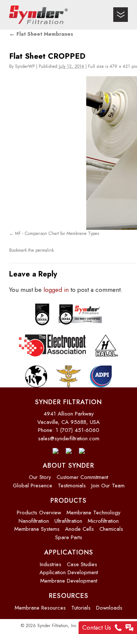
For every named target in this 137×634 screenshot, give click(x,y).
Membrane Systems (37, 526)
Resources (68, 593)
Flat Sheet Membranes (41, 34)
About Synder (68, 463)
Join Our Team (108, 483)
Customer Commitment (82, 475)
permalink (44, 248)
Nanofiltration (34, 518)
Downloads (109, 605)
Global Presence (32, 483)
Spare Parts (68, 534)
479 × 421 (120, 66)
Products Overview (39, 510)
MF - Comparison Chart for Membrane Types (57, 233)
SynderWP (25, 66)
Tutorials (81, 605)
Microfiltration (103, 518)
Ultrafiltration (68, 518)
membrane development (68, 578)
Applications (68, 549)
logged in (56, 287)
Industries (50, 561)
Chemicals (111, 526)
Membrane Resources (40, 605)
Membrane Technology (93, 510)
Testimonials (72, 483)
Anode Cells (79, 526)
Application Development (68, 570)
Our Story (40, 475)
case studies (82, 561)
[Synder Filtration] (38, 14)
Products (68, 498)
